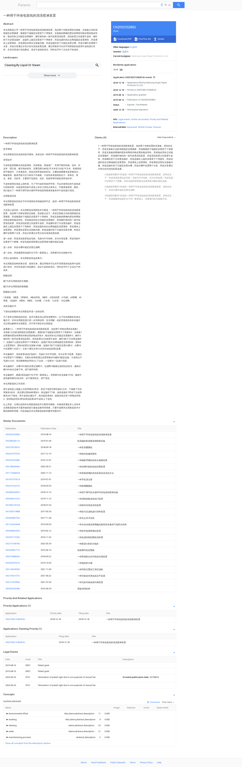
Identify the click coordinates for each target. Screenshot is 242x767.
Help (159, 762)
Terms (132, 762)
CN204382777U (12, 550)
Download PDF (124, 39)
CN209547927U (12, 563)
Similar (160, 39)
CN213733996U (12, 582)
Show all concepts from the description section (28, 743)
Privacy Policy (146, 762)
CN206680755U (12, 518)
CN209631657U (12, 498)
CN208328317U (12, 441)
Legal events (124, 119)
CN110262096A (12, 524)
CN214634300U (12, 569)
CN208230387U (12, 492)
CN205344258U (12, 588)
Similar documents (140, 119)
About (84, 762)
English (133, 47)
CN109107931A (12, 479)
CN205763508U (12, 460)
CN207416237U (12, 486)
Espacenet (132, 127)
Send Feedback (98, 762)
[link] (16, 713)
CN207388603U (12, 556)
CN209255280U (12, 434)
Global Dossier (145, 127)
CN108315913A (12, 505)
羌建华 (125, 51)
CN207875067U (12, 447)
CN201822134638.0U (15, 619)
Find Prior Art (144, 39)
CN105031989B (12, 511)
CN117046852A (12, 473)
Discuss (157, 127)
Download (154, 702)
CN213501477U (12, 575)
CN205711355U (12, 537)
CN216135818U (12, 543)
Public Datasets (117, 762)
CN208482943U (12, 531)
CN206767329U (12, 453)
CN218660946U (12, 466)
